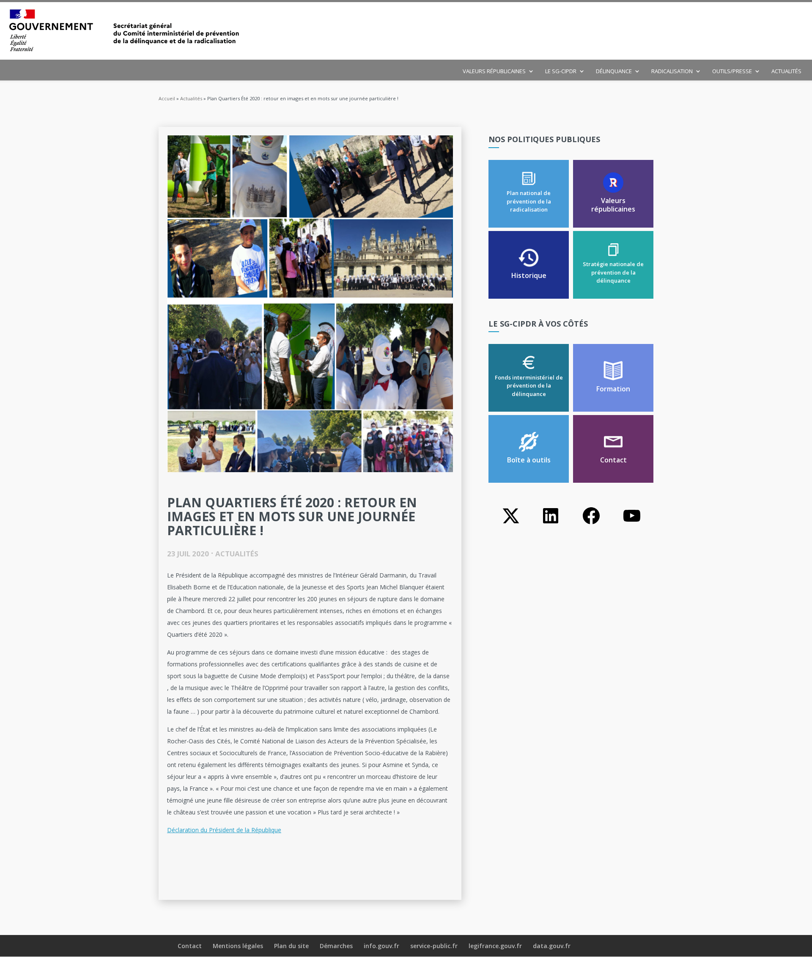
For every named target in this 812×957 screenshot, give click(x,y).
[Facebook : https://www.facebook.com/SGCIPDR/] (591, 524)
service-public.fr (434, 946)
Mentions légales (238, 946)
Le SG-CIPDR (560, 71)
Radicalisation (672, 71)
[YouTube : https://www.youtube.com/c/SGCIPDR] (632, 524)
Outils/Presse (732, 71)
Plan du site (291, 946)
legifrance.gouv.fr (495, 946)
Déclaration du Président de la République (224, 830)
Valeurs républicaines (494, 71)
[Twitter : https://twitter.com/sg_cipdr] (510, 524)
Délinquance (614, 71)
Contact (190, 946)
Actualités (786, 71)
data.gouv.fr (552, 946)
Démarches (336, 946)
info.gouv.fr (381, 946)
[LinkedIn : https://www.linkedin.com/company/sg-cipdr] (550, 524)
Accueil (167, 98)
